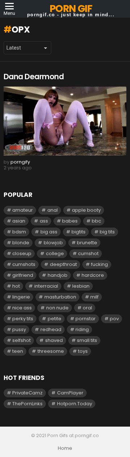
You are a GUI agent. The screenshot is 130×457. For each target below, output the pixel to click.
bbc (96, 220)
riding (82, 329)
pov (114, 318)
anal (52, 210)
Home (65, 448)
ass (44, 220)
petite (54, 318)
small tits (87, 340)
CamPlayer (70, 392)
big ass (48, 231)
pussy (19, 329)
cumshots (23, 264)
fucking (99, 264)
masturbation (60, 296)
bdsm (19, 231)
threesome (51, 351)
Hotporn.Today (74, 403)
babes (70, 220)
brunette (87, 242)
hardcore (93, 275)
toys (83, 351)
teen (17, 351)
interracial (46, 286)
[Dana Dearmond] (65, 121)
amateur (22, 210)
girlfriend (22, 275)
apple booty (86, 210)
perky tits (22, 318)
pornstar (85, 318)
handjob (58, 275)
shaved (54, 340)
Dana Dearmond (34, 76)
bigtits (79, 231)
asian (18, 220)
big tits (107, 231)
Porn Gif (70, 8)
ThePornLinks (27, 403)
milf (94, 296)
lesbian (81, 286)
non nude (57, 307)
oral (87, 307)
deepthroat (63, 264)
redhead (50, 329)
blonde (20, 242)
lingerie (21, 296)
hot (16, 286)
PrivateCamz (27, 392)
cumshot (88, 253)
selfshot (21, 340)
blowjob (53, 242)
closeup (21, 253)
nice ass (22, 307)
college (55, 253)
